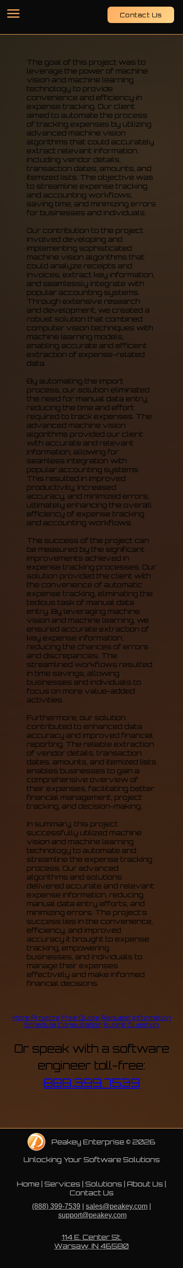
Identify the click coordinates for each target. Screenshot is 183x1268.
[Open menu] (13, 13)
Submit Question (131, 1024)
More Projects (36, 1017)
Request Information (136, 1017)
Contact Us (141, 15)
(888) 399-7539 (56, 1206)
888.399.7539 (92, 1082)
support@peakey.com (92, 1215)
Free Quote (80, 1017)
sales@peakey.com (116, 1206)
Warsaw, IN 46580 (91, 1245)
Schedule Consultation (63, 1024)
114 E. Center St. (92, 1237)
